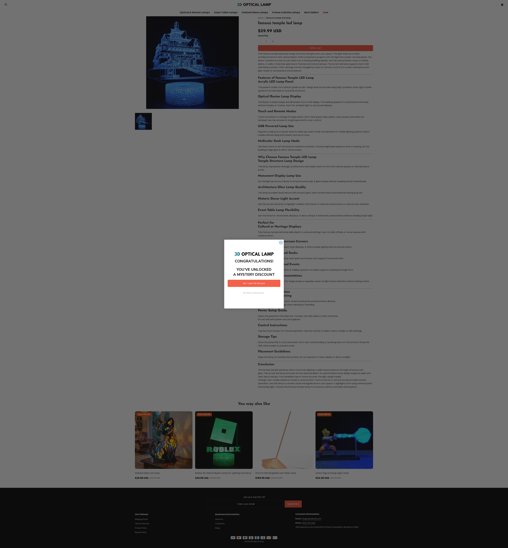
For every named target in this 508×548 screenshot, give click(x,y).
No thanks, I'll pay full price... (254, 293)
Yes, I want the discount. (254, 283)
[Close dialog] (280, 242)
